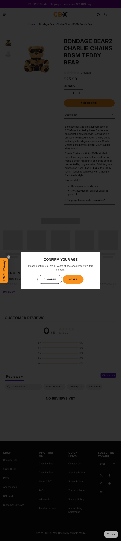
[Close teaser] (8, 257)
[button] (4, 270)
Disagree (50, 279)
